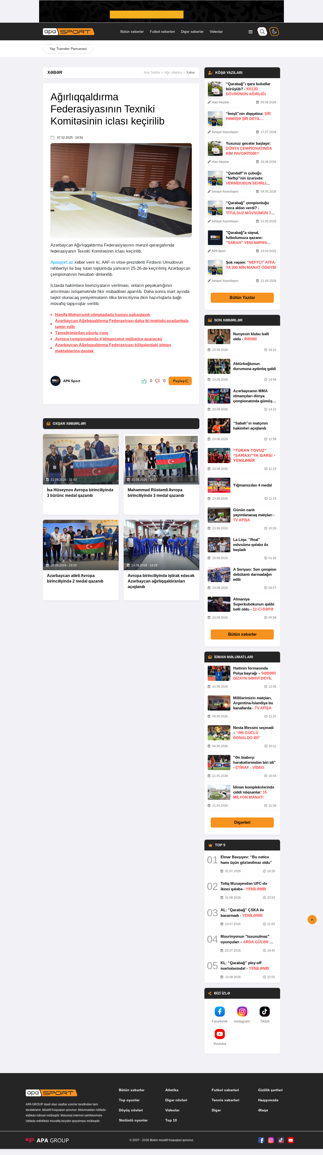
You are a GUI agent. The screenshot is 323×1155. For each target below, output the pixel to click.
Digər (216, 1110)
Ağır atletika (173, 72)
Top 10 (171, 1120)
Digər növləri (176, 1100)
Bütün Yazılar (242, 297)
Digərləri (242, 822)
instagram (242, 1021)
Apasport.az (61, 262)
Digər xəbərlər (192, 31)
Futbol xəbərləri (162, 31)
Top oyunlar (129, 1100)
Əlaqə (263, 1110)
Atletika (171, 1090)
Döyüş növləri (131, 1110)
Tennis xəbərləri (225, 1100)
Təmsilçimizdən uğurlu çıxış (81, 333)
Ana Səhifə (152, 72)
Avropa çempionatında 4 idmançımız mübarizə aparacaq (108, 339)
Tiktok (265, 1021)
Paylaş (178, 381)
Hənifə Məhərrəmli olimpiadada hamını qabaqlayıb (102, 315)
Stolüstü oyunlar (133, 1120)
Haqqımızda (268, 1100)
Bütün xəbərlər (132, 31)
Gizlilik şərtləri (270, 1090)
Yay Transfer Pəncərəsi (68, 49)
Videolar (216, 31)
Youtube (219, 1044)
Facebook (219, 1021)
